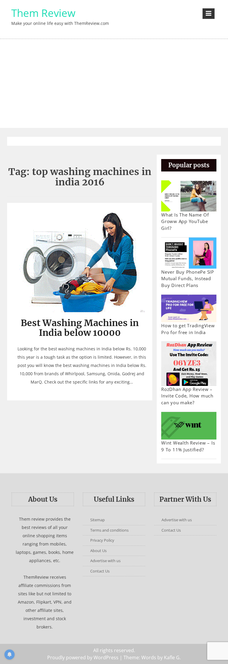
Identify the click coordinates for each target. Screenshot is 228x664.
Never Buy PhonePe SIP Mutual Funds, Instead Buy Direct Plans (187, 278)
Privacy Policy (102, 540)
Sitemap (97, 519)
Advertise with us (105, 560)
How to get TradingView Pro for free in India (188, 329)
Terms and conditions (109, 530)
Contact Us (100, 571)
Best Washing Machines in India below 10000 (80, 327)
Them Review (43, 13)
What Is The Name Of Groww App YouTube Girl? (185, 221)
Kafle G (172, 657)
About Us (98, 550)
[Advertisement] (114, 83)
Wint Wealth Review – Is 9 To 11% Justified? (188, 446)
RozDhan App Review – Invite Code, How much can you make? (187, 395)
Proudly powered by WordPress (82, 657)
